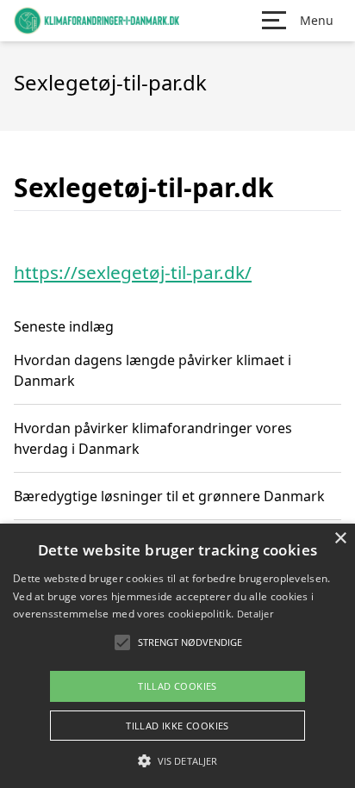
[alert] (177, 656)
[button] (177, 760)
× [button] (339, 538)
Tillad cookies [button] (177, 685)
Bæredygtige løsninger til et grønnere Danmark (169, 496)
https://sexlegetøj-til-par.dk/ (133, 272)
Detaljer (255, 613)
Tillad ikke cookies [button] (177, 725)
